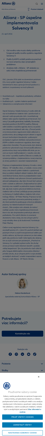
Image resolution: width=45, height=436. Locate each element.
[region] (22, 404)
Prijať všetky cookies (22, 417)
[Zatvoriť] (38, 376)
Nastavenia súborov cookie (22, 433)
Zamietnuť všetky (22, 425)
